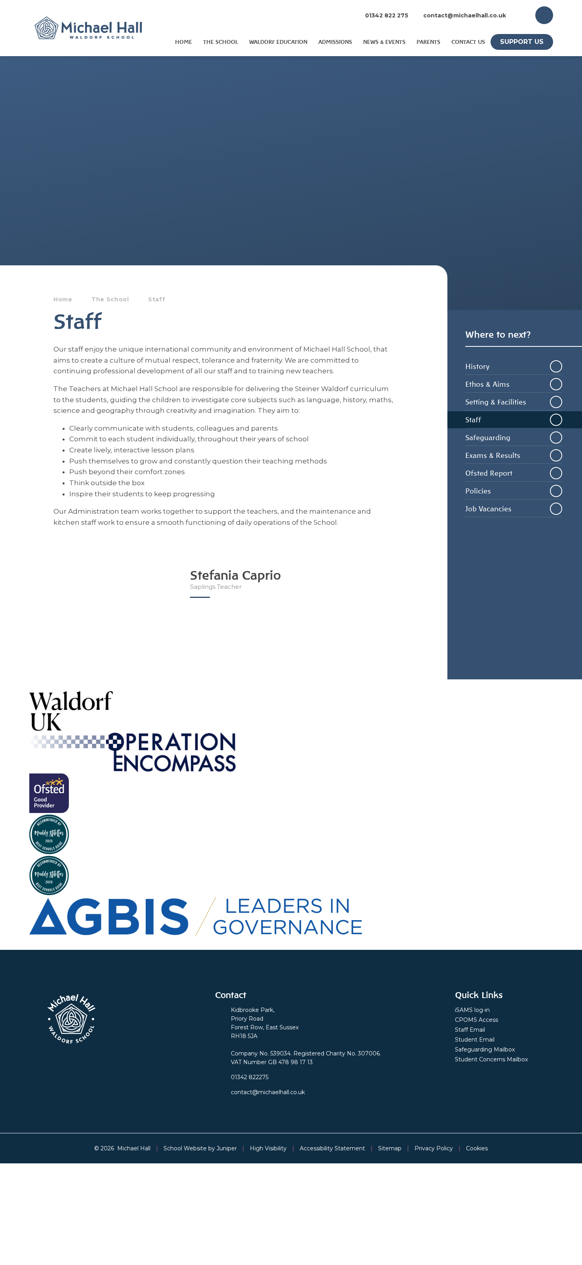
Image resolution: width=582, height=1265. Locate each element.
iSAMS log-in (472, 1010)
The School (110, 299)
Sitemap (389, 1148)
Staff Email (470, 1029)
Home (62, 299)
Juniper (227, 1148)
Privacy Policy (434, 1148)
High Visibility (268, 1148)
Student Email (475, 1039)
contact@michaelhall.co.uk (464, 15)
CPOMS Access (476, 1019)
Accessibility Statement (332, 1148)
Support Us (522, 41)
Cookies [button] (477, 1148)
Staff (156, 299)
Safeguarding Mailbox (485, 1049)
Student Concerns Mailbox (491, 1059)
